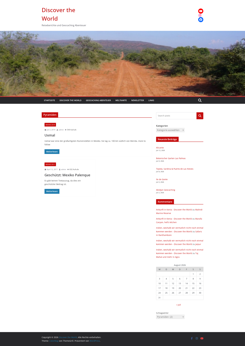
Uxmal (50, 135)
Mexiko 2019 (50, 125)
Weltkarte (121, 100)
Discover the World (70, 100)
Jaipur (198, 244)
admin (61, 130)
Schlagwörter (162, 313)
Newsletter (137, 100)
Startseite (49, 100)
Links (151, 100)
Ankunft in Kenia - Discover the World (174, 209)
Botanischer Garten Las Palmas (171, 158)
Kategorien (200, 115)
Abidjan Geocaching (165, 189)
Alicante (160, 147)
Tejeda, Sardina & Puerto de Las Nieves (174, 168)
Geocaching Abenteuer (98, 100)
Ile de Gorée (162, 179)
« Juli (178, 304)
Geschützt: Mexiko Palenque (67, 175)
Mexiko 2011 (50, 164)
